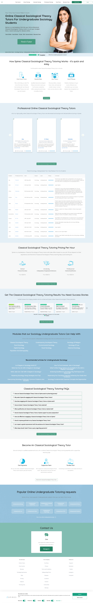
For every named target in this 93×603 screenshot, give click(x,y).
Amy (23, 139)
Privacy (46, 566)
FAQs (24, 34)
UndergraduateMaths (32, 511)
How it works (22, 566)
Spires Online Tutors (9, 52)
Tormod (17, 180)
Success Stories (29, 34)
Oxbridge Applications (22, 572)
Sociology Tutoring (19, 52)
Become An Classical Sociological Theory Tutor (46, 479)
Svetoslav (70, 139)
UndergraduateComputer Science (46, 504)
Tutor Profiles (8, 34)
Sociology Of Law (74, 345)
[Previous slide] (10, 135)
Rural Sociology (19, 345)
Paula (16, 203)
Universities (46, 584)
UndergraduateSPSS (60, 511)
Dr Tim (16, 218)
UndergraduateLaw (18, 511)
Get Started (46, 98)
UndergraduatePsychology (46, 511)
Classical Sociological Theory (19, 342)
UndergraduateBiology (18, 504)
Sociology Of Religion (73, 342)
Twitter (71, 569)
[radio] (48, 180)
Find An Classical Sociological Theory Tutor (46, 283)
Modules (46, 575)
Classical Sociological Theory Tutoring (47, 52)
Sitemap (46, 587)
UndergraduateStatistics (75, 511)
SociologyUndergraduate (44, 334)
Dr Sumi (17, 185)
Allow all (79, 594)
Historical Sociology (74, 348)
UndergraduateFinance (75, 504)
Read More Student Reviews (46, 321)
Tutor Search (17, 2)
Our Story (46, 563)
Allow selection (79, 597)
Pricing (20, 34)
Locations (46, 578)
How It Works (15, 34)
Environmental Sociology (46, 345)
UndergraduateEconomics (61, 504)
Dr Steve (46, 139)
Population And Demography (19, 350)
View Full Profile (17, 147)
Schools (46, 581)
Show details (58, 600)
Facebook (71, 566)
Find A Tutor (76, 2)
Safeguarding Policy (46, 572)
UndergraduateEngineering (32, 504)
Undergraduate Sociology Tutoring (31, 52)
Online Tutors (22, 563)
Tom (16, 197)
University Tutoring (37, 2)
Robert (16, 209)
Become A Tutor (66, 2)
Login (87, 2)
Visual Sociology (46, 348)
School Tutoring (26, 2)
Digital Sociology (19, 348)
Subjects (22, 581)
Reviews (22, 569)
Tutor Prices (58, 2)
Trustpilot (71, 575)
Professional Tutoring (48, 2)
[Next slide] (83, 135)
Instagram (71, 572)
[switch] (34, 600)
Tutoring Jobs (22, 584)
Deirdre (16, 222)
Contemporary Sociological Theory (46, 342)
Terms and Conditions (46, 569)
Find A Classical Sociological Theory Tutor (47, 434)
